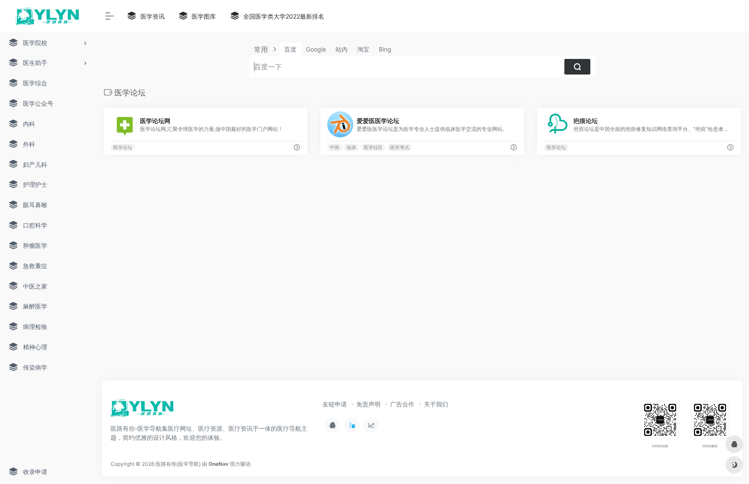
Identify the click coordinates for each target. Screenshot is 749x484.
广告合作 (402, 404)
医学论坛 (122, 147)
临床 (351, 147)
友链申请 (334, 404)
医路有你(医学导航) (178, 464)
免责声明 (368, 404)
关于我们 (436, 404)
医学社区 (373, 147)
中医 (334, 147)
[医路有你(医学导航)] (142, 410)
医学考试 (399, 147)
